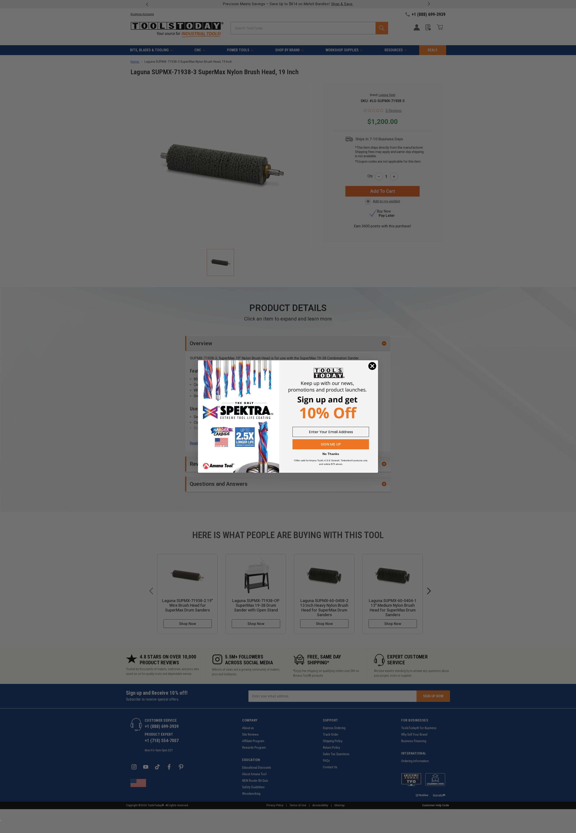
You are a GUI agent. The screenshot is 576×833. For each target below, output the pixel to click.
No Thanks (330, 454)
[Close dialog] (372, 366)
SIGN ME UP (331, 444)
